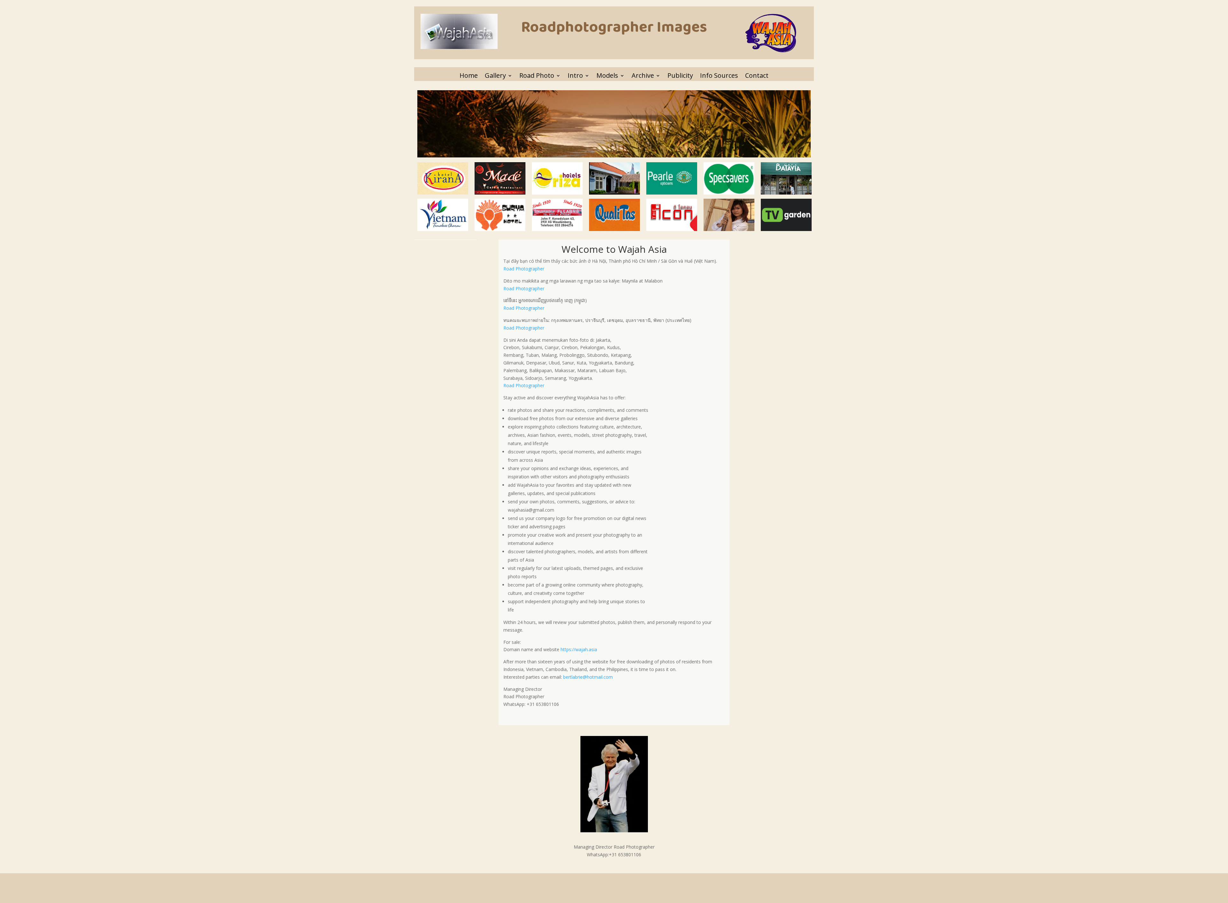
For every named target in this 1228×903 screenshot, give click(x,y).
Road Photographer (523, 269)
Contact (756, 76)
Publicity (680, 76)
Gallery (495, 76)
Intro (575, 76)
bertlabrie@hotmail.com (588, 677)
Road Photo (536, 76)
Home (469, 76)
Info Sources (719, 76)
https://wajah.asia (579, 649)
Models (607, 76)
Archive (643, 76)
